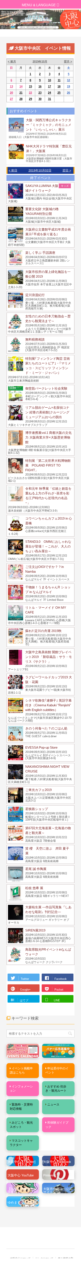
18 (58, 86)
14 (20, 86)
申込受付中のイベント (56, 1070)
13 (11, 86)
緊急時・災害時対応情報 (21, 1106)
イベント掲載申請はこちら (21, 1070)
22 (30, 92)
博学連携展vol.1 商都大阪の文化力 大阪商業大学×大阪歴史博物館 (48, 437)
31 (49, 99)
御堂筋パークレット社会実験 (46, 388)
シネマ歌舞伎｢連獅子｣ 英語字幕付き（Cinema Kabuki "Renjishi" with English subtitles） (48, 705)
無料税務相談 (35, 339)
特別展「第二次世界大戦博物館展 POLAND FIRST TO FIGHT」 (48, 465)
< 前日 (13, 170)
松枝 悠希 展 (34, 888)
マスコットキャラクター (21, 1143)
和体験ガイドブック (56, 1125)
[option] (40, 19)
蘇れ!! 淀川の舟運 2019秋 (43, 631)
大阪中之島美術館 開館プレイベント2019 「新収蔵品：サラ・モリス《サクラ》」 (48, 656)
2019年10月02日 (40, 170)
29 (30, 99)
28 (20, 99)
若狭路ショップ (36, 809)
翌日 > (66, 170)
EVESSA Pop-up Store (41, 747)
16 (39, 86)
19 (68, 86)
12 (68, 80)
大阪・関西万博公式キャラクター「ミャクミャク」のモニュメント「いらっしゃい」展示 (48, 124)
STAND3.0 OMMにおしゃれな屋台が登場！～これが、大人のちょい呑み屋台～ (48, 546)
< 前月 (12, 61)
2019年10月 (40, 61)
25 (58, 92)
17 (49, 86)
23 (39, 92)
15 (30, 86)
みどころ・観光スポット (21, 1125)
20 (11, 92)
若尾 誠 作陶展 (35, 869)
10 (49, 80)
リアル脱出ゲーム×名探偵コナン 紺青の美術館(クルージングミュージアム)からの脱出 (47, 412)
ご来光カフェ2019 (38, 790)
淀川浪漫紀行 (35, 295)
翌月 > (68, 61)
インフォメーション (21, 1088)
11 (59, 80)
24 (49, 92)
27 (11, 99)
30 (39, 99)
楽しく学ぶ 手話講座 (40, 252)
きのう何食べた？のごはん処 (46, 728)
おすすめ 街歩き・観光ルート (56, 1088)
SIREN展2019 (35, 930)
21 (20, 92)
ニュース (53, 1104)
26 (68, 92)
